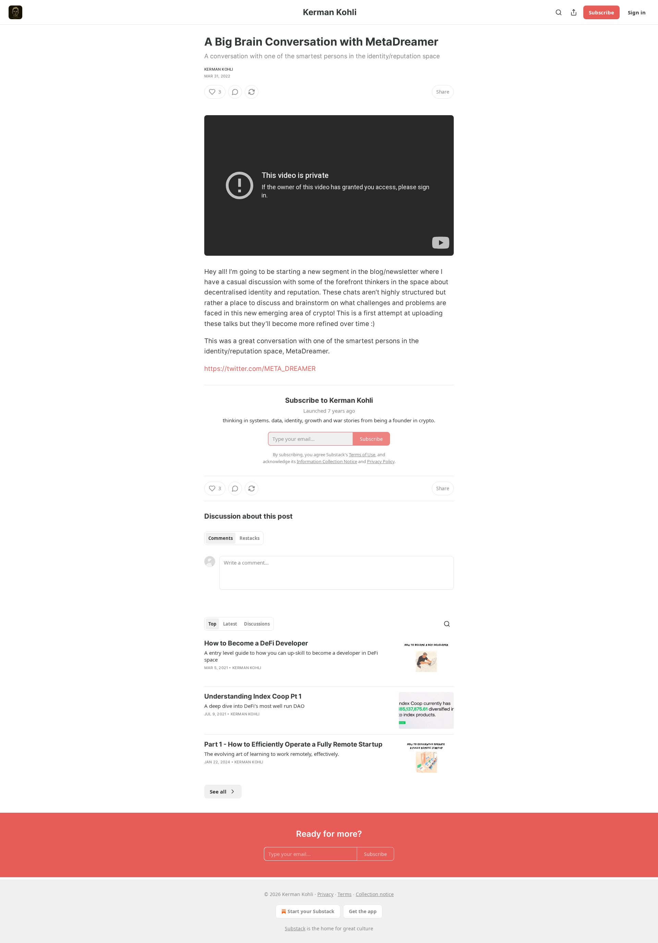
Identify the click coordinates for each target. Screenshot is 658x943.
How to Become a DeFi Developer (256, 643)
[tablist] (234, 538)
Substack (295, 928)
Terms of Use (362, 454)
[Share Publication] (574, 12)
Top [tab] (212, 624)
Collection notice (375, 894)
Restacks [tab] (249, 538)
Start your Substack (311, 911)
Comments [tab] (220, 538)
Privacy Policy (380, 461)
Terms (345, 894)
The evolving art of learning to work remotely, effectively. (271, 753)
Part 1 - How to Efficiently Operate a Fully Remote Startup (293, 744)
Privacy (325, 894)
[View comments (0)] (235, 92)
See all (218, 791)
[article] (329, 660)
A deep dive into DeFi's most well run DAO (254, 705)
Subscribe (601, 12)
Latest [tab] (230, 624)
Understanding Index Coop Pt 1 (253, 696)
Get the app (363, 911)
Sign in (637, 12)
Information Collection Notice (327, 461)
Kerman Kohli (218, 69)
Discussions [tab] (257, 624)
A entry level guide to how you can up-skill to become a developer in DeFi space (291, 656)
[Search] (558, 12)
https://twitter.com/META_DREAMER (260, 369)
